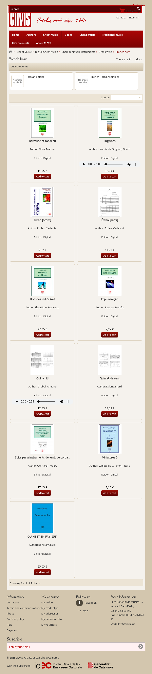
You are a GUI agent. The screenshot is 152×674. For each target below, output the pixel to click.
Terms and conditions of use (24, 608)
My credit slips (49, 608)
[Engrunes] (110, 123)
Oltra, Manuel (47, 149)
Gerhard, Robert (47, 465)
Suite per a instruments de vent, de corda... (42, 457)
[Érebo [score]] (42, 202)
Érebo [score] (42, 220)
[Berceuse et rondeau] (42, 123)
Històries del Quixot (42, 299)
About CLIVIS (43, 43)
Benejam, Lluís (47, 544)
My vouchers (49, 624)
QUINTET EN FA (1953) (42, 536)
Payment (12, 630)
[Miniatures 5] (110, 439)
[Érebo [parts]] (110, 202)
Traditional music (112, 34)
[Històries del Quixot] (42, 281)
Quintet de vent (110, 378)
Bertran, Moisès (114, 307)
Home (15, 34)
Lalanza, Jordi (114, 386)
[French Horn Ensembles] (83, 81)
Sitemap (134, 17)
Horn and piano (35, 77)
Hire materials (20, 43)
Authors (31, 34)
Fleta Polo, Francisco (47, 307)
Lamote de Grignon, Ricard (114, 149)
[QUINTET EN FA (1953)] (42, 518)
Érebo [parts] (109, 220)
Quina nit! (42, 378)
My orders (47, 602)
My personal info (51, 619)
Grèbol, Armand (47, 386)
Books (68, 34)
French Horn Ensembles (105, 77)
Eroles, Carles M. (47, 228)
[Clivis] (21, 17)
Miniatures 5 (110, 457)
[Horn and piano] (17, 81)
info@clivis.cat (126, 623)
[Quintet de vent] (110, 360)
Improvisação (109, 299)
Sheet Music (50, 34)
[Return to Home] (10, 51)
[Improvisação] (110, 281)
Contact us (13, 602)
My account (50, 597)
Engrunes (110, 141)
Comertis (53, 657)
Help (9, 624)
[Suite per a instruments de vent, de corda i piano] (42, 439)
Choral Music (87, 34)
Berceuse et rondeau (42, 141)
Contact (120, 17)
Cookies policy (15, 619)
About (10, 613)
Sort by (105, 97)
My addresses (50, 613)
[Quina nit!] (42, 360)
